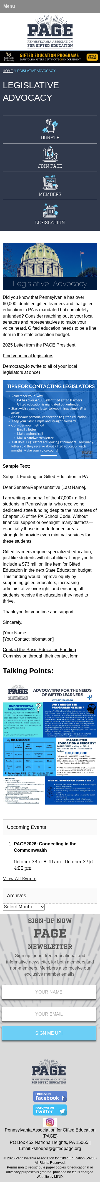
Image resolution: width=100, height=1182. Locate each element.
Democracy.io (16, 366)
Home (8, 71)
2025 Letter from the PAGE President (39, 345)
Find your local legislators (28, 355)
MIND (58, 1177)
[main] (50, 526)
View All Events (19, 879)
